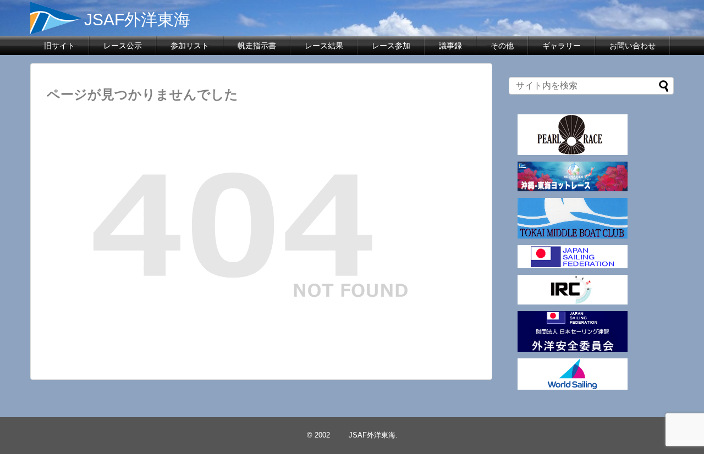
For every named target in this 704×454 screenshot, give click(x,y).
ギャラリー (561, 45)
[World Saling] (573, 386)
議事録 (450, 45)
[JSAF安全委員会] (573, 348)
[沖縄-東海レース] (573, 188)
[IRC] (573, 301)
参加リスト (189, 45)
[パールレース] (573, 152)
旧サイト (59, 45)
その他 (502, 45)
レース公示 (122, 45)
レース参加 (391, 45)
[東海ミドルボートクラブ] (573, 235)
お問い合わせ (632, 45)
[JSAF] (573, 265)
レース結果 (324, 45)
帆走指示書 (257, 45)
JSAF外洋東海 (118, 19)
